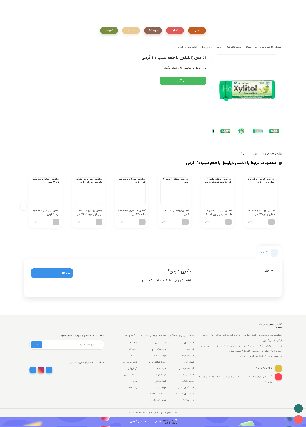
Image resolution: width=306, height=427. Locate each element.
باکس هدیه (109, 30)
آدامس (219, 47)
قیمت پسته (189, 349)
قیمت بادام (189, 362)
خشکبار (175, 30)
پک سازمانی (160, 343)
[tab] (269, 252)
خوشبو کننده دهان (234, 47)
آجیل (197, 30)
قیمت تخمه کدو (158, 400)
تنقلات (248, 47)
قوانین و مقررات (130, 362)
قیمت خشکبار (188, 381)
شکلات (131, 30)
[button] (52, 273)
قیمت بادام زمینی (186, 368)
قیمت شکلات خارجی (157, 362)
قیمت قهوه (161, 375)
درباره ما (133, 343)
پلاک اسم (133, 388)
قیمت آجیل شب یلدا (185, 388)
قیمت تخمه (160, 388)
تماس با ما (132, 349)
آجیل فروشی (160, 381)
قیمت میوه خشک (186, 375)
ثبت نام (134, 356)
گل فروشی (132, 368)
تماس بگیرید (183, 80)
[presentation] (25, 206)
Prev (214, 131)
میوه (135, 381)
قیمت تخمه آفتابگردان (156, 394)
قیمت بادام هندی (186, 356)
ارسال (36, 345)
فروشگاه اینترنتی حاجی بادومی (268, 47)
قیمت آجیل (189, 343)
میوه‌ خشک (153, 30)
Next (279, 131)
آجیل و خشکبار (187, 400)
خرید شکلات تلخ (158, 349)
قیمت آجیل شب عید (185, 394)
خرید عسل (161, 368)
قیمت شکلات (160, 356)
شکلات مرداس (130, 375)
